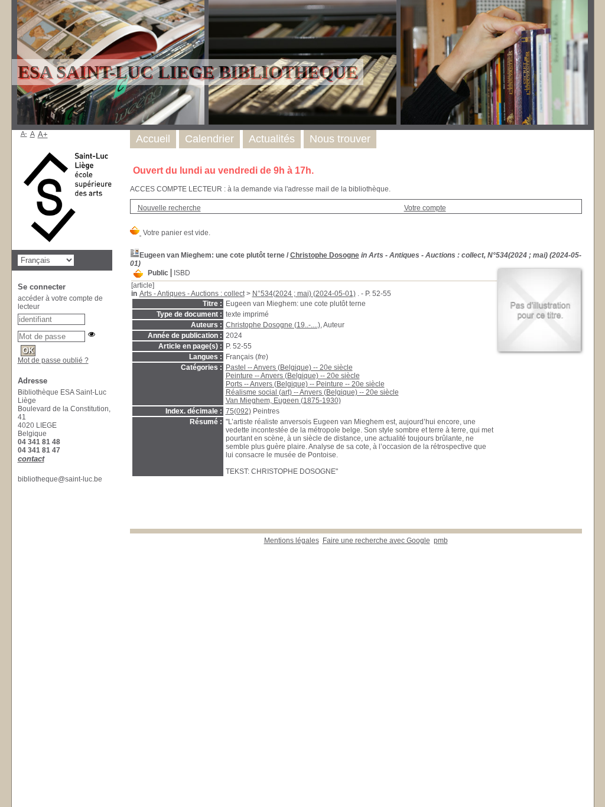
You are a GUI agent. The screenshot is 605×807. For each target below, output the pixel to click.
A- (24, 133)
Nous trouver (340, 139)
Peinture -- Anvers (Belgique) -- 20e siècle (293, 376)
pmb (441, 540)
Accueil (153, 139)
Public (158, 273)
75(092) (238, 411)
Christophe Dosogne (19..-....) (273, 325)
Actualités (272, 139)
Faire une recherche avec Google (376, 540)
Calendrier (209, 139)
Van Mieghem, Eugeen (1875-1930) (283, 400)
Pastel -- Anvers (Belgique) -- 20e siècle (289, 367)
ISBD (182, 273)
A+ (43, 134)
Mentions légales (291, 540)
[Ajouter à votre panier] (138, 274)
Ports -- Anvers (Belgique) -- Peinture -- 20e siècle (305, 384)
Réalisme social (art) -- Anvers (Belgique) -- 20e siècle (312, 392)
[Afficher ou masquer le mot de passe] (91, 334)
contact (31, 458)
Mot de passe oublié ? (53, 360)
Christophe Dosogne (324, 255)
